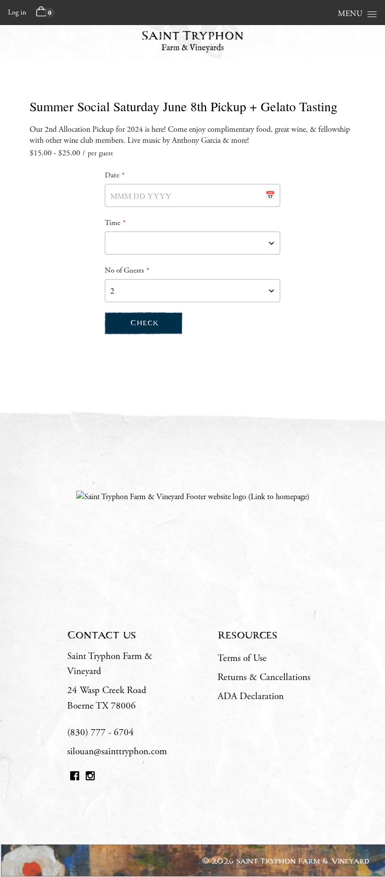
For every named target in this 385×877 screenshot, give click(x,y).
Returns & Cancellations (264, 678)
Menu (350, 14)
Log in (17, 12)
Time (112, 223)
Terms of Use (242, 658)
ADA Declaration (251, 697)
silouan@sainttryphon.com (117, 752)
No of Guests (124, 270)
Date (112, 175)
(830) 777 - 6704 (100, 733)
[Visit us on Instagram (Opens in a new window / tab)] (90, 778)
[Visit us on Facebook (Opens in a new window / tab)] (74, 778)
